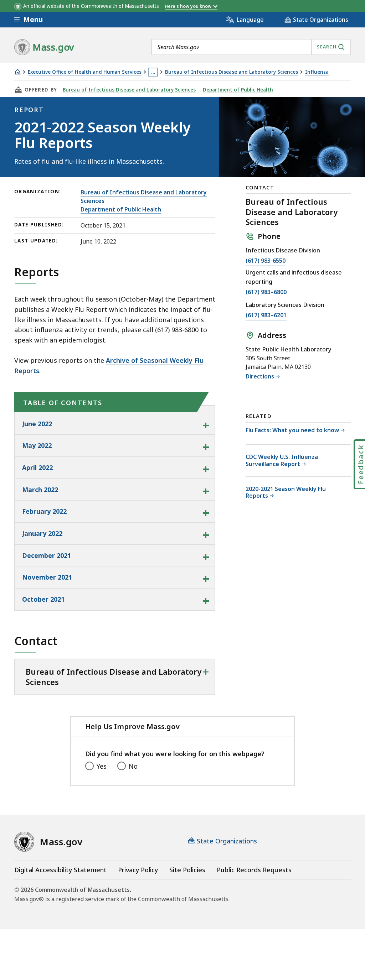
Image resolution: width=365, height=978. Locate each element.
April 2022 (37, 467)
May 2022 (37, 445)
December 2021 (46, 555)
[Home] (17, 72)
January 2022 (42, 533)
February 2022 (44, 511)
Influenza (317, 72)
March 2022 (40, 489)
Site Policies (187, 869)
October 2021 (43, 599)
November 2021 (47, 577)
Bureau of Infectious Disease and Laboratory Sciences (231, 72)
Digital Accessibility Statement (60, 869)
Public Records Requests (254, 869)
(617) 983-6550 (266, 261)
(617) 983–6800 (266, 292)
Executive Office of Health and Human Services (85, 72)
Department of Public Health (238, 90)
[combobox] (251, 47)
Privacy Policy (138, 869)
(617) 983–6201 (266, 315)
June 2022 (37, 423)
